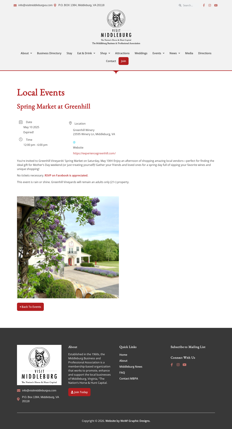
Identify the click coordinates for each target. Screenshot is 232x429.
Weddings (141, 53)
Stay (69, 53)
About (25, 53)
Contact (111, 61)
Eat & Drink (84, 53)
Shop (103, 53)
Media (189, 53)
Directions (204, 53)
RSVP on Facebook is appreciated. (66, 175)
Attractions (122, 53)
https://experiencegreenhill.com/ (94, 153)
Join (123, 61)
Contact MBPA (128, 378)
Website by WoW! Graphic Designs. (127, 421)
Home (123, 355)
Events (157, 53)
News (173, 53)
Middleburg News (130, 366)
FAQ (122, 372)
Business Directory (49, 53)
